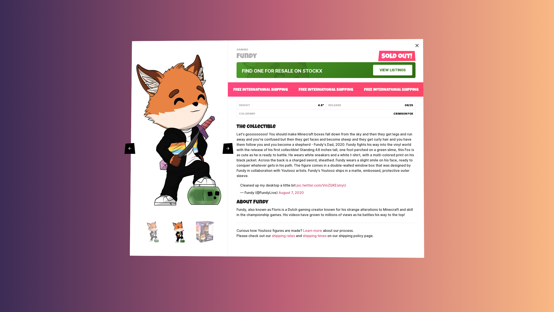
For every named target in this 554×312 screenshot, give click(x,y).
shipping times (315, 236)
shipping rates (283, 236)
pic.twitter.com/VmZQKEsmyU (321, 185)
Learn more (312, 231)
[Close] (417, 45)
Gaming (243, 50)
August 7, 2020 (291, 193)
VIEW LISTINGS (393, 70)
